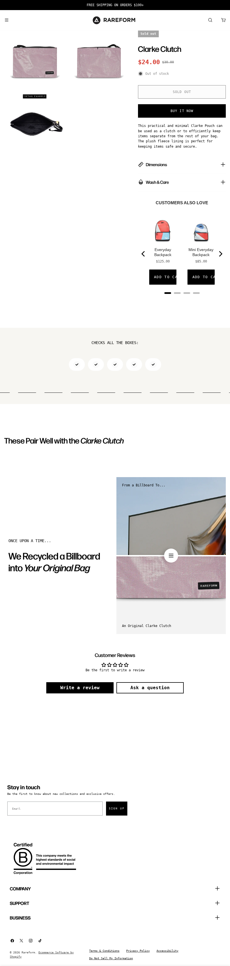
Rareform (28, 952)
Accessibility (167, 950)
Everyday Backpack (162, 252)
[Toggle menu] (6, 20)
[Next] (220, 253)
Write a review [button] (80, 687)
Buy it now (182, 111)
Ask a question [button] (150, 687)
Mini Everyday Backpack (200, 252)
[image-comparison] (171, 555)
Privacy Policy (138, 950)
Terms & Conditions (104, 950)
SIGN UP (117, 808)
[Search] (210, 20)
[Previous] (143, 253)
